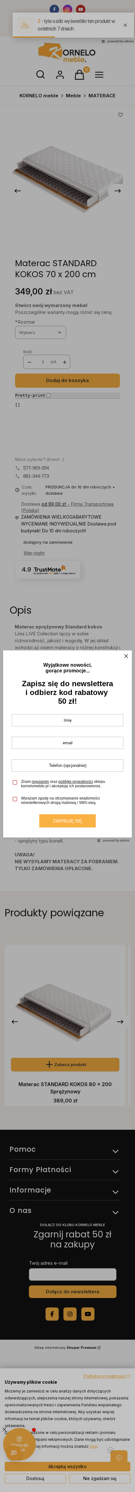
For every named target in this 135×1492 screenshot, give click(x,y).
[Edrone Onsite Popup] (67, 746)
